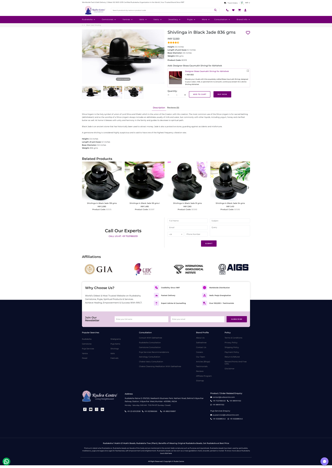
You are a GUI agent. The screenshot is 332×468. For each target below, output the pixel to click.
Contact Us (201, 347)
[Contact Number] (227, 10)
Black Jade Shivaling (93, 25)
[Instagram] (97, 409)
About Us (200, 338)
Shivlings (114, 349)
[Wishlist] (233, 10)
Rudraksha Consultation (150, 343)
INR (246, 3)
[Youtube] (91, 409)
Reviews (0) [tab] (173, 107)
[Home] (95, 10)
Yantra (85, 353)
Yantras (126, 19)
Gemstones (107, 19)
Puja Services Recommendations (154, 352)
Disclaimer (229, 369)
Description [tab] (159, 107)
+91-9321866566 (150, 411)
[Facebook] (85, 409)
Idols (141, 19)
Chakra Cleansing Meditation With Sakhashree (160, 366)
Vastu (156, 19)
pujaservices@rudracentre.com (226, 415)
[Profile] (245, 10)
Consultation (220, 19)
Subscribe (236, 319)
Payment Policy (232, 352)
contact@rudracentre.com (224, 397)
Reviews (199, 371)
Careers (199, 352)
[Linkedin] (102, 409)
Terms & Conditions (233, 338)
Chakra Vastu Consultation (151, 362)
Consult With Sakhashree (150, 338)
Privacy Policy (231, 343)
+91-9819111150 (235, 401)
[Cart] (239, 10)
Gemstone (86, 344)
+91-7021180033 (219, 401)
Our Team (200, 357)
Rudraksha (87, 19)
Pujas (190, 19)
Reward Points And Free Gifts (236, 363)
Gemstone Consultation (150, 347)
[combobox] (176, 234)
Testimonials (202, 366)
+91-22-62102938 (133, 411)
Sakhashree (201, 343)
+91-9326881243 (219, 419)
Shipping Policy (232, 347)
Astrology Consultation (149, 357)
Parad (84, 358)
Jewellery (173, 19)
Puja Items (115, 344)
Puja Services (88, 349)
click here (168, 453)
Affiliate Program (204, 376)
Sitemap (200, 381)
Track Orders (232, 3)
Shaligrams (115, 339)
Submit (208, 243)
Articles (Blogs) (203, 362)
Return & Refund (232, 357)
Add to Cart (199, 94)
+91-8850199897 (169, 411)
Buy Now (222, 94)
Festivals (114, 358)
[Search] (215, 10)
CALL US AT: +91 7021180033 (123, 236)
